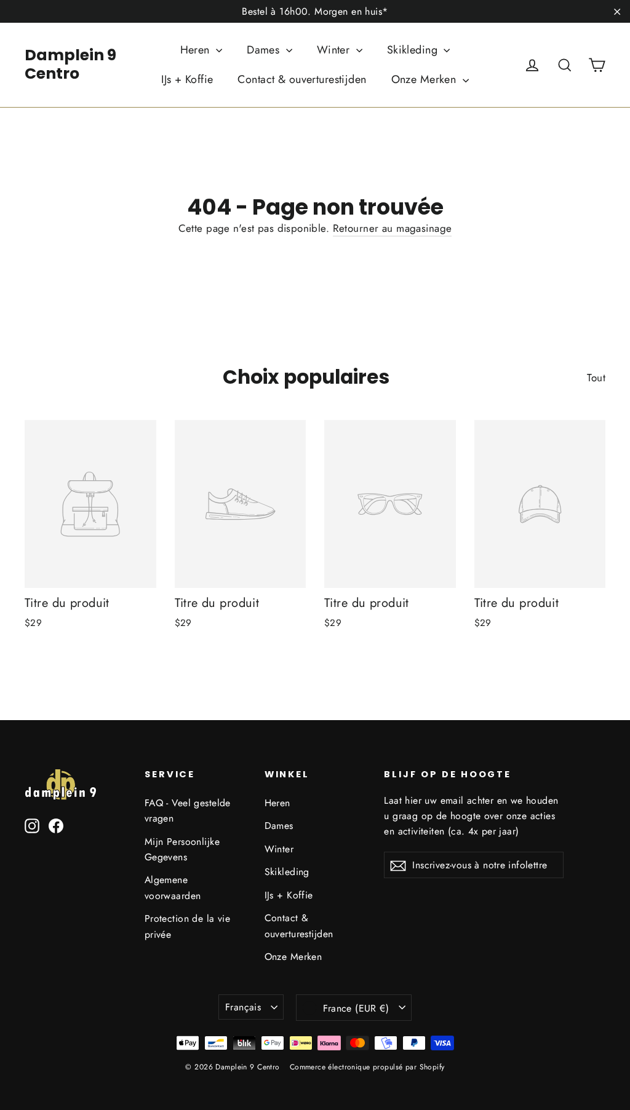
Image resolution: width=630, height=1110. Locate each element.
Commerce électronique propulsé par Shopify (367, 1066)
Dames (265, 50)
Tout (596, 377)
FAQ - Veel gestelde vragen (188, 810)
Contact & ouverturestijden (301, 79)
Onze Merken (425, 79)
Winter (335, 50)
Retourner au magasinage (392, 228)
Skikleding (414, 50)
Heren (196, 50)
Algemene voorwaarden (173, 887)
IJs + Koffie (187, 79)
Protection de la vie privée (188, 926)
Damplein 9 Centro (70, 64)
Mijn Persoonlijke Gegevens (182, 849)
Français (243, 1007)
